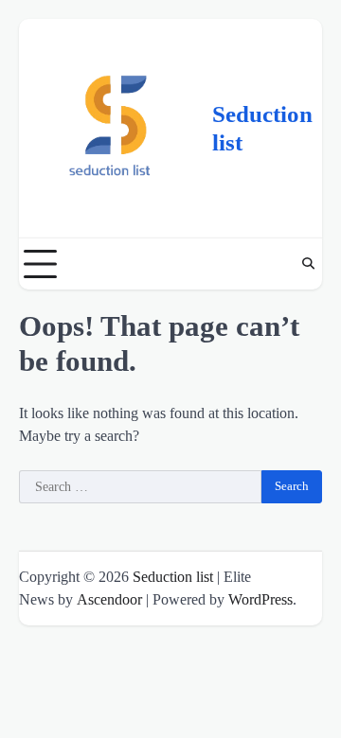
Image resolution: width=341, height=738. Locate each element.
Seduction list (173, 577)
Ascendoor (109, 599)
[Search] (308, 264)
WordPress (260, 599)
